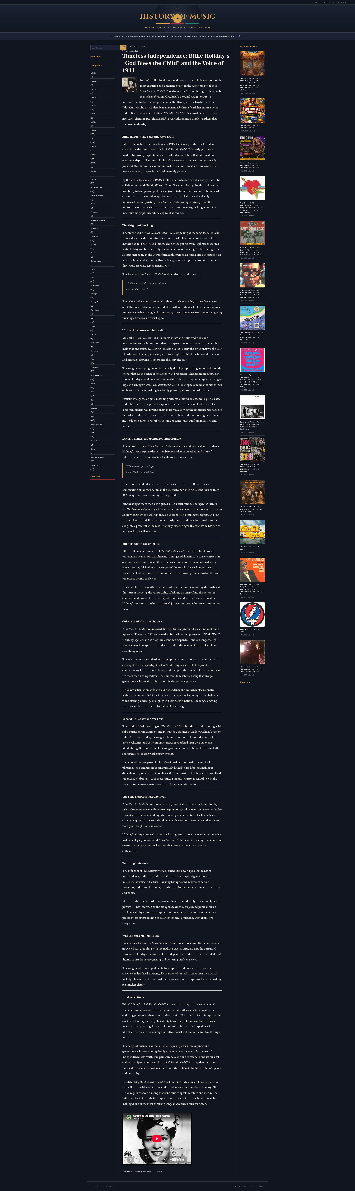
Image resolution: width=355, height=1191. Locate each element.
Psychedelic (96, 375)
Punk (93, 383)
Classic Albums (98, 220)
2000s (93, 163)
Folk (93, 269)
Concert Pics (175, 36)
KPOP (93, 326)
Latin (93, 334)
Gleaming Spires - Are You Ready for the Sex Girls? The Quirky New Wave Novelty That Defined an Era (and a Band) (250, 381)
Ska (92, 432)
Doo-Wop (94, 253)
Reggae (94, 408)
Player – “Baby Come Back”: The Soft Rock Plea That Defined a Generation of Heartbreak (252, 251)
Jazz (93, 318)
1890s (93, 73)
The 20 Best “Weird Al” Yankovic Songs (251, 126)
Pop (92, 359)
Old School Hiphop (196, 36)
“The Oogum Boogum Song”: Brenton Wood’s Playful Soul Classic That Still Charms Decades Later (252, 293)
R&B (92, 392)
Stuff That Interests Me (222, 36)
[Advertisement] (102, 523)
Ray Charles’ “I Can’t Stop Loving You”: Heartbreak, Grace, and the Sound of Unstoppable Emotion (252, 589)
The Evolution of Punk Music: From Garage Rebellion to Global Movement (250, 468)
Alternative (96, 187)
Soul (93, 449)
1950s (93, 122)
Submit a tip (344, 2)
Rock (93, 416)
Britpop (94, 212)
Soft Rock (95, 441)
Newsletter (329, 2)
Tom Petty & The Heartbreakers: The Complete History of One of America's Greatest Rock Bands (251, 207)
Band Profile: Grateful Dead (251, 630)
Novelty (94, 351)
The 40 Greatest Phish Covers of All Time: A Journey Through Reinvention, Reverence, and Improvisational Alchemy (251, 84)
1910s (93, 89)
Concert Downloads (135, 36)
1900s (93, 81)
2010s (93, 171)
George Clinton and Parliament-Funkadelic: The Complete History (251, 165)
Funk (93, 277)
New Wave (95, 342)
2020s (93, 179)
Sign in (317, 2)
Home (117, 36)
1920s (93, 97)
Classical (95, 228)
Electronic (96, 261)
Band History (97, 195)
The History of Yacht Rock (250, 548)
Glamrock (95, 285)
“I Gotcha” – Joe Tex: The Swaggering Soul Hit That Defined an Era (251, 669)
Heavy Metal (96, 302)
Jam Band (95, 310)
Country (94, 236)
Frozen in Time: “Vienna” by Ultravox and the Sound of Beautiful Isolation (252, 425)
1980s (93, 146)
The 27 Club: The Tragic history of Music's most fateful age (251, 509)
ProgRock (95, 367)
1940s (93, 114)
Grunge (94, 293)
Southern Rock (97, 457)
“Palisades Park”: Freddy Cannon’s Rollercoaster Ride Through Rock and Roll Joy (252, 336)
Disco (93, 244)
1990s (93, 154)
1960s (93, 130)
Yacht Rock (96, 465)
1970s (93, 138)
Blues (93, 204)
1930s (93, 105)
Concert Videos (157, 36)
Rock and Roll (97, 424)
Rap (92, 400)
